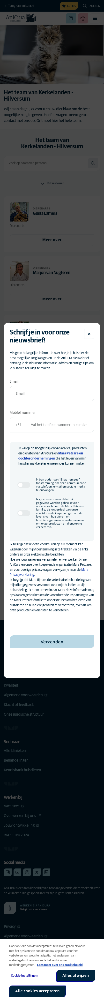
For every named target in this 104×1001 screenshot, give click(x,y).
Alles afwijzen (75, 976)
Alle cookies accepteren (37, 991)
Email (14, 381)
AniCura (47, 453)
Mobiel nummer (23, 412)
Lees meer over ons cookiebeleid (60, 965)
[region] (52, 970)
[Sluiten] (89, 334)
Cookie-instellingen (24, 975)
